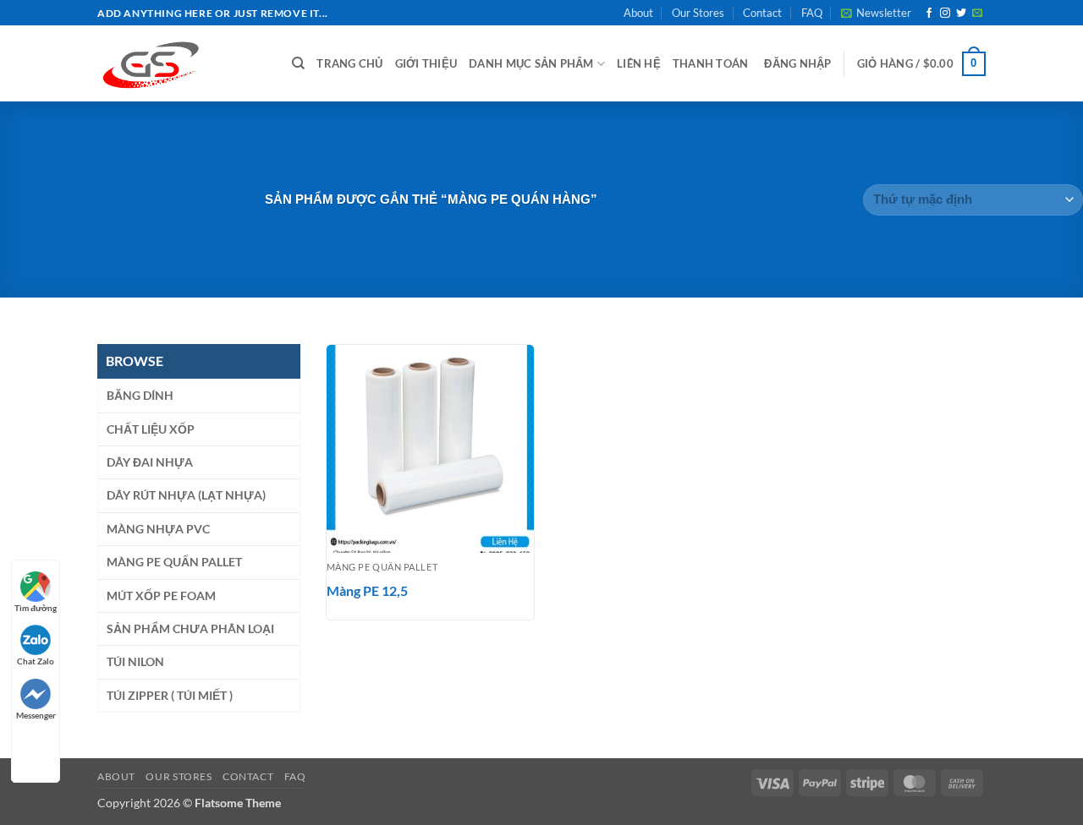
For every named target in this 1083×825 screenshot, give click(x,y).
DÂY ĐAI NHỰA (150, 462)
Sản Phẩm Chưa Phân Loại (190, 628)
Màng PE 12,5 (367, 590)
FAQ (811, 12)
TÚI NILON (135, 661)
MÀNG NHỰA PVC (158, 529)
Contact (762, 12)
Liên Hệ (639, 63)
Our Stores (698, 12)
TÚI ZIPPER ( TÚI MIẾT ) (170, 695)
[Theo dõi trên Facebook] (929, 13)
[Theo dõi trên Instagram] (945, 13)
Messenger (36, 715)
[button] (876, 12)
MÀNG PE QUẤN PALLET (174, 562)
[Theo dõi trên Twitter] (961, 13)
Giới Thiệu (426, 63)
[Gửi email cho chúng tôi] (977, 13)
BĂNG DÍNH (140, 395)
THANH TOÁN (711, 63)
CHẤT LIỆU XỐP (151, 429)
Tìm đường (35, 608)
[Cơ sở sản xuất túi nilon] (182, 63)
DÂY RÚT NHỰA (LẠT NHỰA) (186, 495)
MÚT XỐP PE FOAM (161, 595)
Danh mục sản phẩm (531, 63)
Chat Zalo (35, 661)
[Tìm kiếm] (298, 63)
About (638, 12)
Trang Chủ (349, 63)
